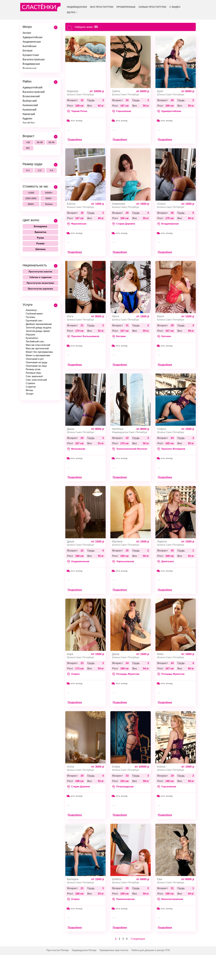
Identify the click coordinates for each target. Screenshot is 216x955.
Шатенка (40, 249)
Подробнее (75, 139)
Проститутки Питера (57, 950)
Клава (116, 766)
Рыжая (40, 243)
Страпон (30, 383)
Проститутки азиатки (40, 271)
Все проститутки (101, 7)
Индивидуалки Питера (84, 950)
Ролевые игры (33, 372)
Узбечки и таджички (40, 277)
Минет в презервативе (38, 355)
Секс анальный (34, 376)
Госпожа (30, 317)
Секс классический (36, 379)
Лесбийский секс (35, 341)
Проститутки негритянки (40, 283)
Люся (115, 316)
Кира (70, 654)
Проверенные (126, 7)
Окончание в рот (35, 358)
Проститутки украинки (40, 288)
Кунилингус (32, 338)
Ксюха (161, 766)
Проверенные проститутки (113, 950)
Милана (117, 541)
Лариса (162, 541)
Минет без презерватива (39, 352)
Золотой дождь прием (38, 331)
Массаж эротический (37, 348)
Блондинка (40, 226)
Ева (159, 879)
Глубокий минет (34, 313)
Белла (71, 203)
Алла (70, 766)
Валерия (72, 879)
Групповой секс (34, 320)
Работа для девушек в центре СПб (150, 950)
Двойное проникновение (39, 324)
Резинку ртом (33, 369)
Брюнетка (40, 232)
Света (116, 91)
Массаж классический (38, 345)
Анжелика (118, 203)
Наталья (117, 428)
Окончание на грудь (36, 362)
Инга (70, 316)
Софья (161, 428)
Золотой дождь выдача (38, 327)
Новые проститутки (152, 7)
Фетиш (29, 390)
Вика (160, 654)
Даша (70, 428)
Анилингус (31, 310)
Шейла (116, 879)
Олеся (161, 203)
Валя (160, 316)
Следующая (138, 938)
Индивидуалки (77, 7)
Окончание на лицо (36, 365)
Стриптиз (31, 386)
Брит (160, 91)
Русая (40, 237)
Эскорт (30, 393)
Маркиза (72, 91)
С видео (174, 7)
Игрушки (30, 334)
